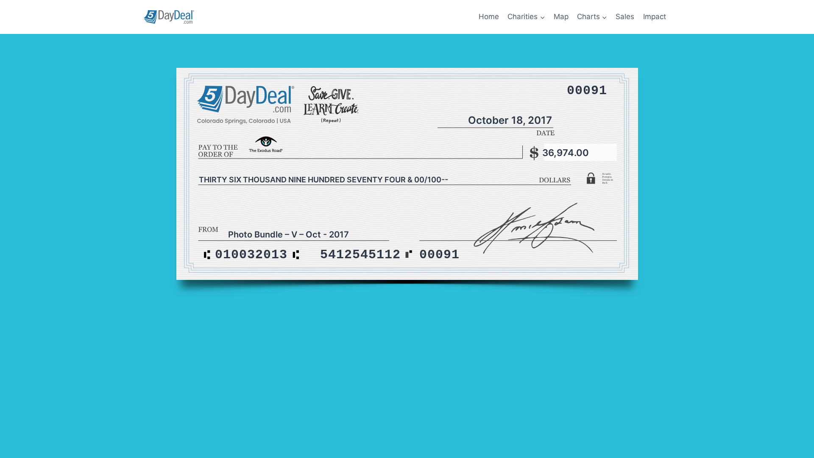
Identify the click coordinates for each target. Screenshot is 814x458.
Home (489, 16)
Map (561, 16)
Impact (654, 16)
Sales (625, 16)
